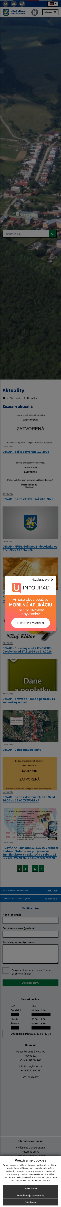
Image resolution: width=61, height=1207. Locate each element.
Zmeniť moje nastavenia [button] (30, 1195)
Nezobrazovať (41, 579)
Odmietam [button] (31, 1202)
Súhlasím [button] (30, 1188)
